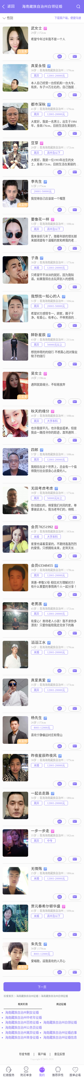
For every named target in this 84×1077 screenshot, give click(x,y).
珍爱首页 (8, 996)
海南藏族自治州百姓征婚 (22, 1022)
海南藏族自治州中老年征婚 (23, 1017)
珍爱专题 (24, 1054)
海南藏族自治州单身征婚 (22, 1037)
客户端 (42, 1054)
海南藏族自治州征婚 (27, 996)
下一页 (42, 987)
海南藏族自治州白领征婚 (54, 996)
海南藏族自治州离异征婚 (22, 1032)
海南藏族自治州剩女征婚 (22, 1012)
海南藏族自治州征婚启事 (60, 1032)
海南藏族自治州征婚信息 (60, 1037)
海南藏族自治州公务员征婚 (23, 1027)
